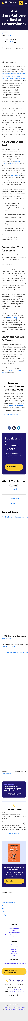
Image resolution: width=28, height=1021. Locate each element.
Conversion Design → (8, 902)
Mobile (12, 42)
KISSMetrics (14, 163)
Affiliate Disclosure (10, 1009)
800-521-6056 (17, 990)
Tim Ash (9, 35)
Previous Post (14, 498)
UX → (3, 896)
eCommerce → (6, 899)
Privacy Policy (6, 1007)
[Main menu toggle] (25, 3)
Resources (14, 953)
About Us (14, 949)
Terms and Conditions (19, 1007)
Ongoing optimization (14, 932)
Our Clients (14, 951)
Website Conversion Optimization (14, 934)
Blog (14, 955)
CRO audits (14, 930)
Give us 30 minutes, (16, 405)
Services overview (14, 928)
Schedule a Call (14, 947)
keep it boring (12, 318)
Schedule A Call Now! (10, 415)
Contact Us (14, 945)
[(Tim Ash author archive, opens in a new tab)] (5, 33)
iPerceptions (15, 175)
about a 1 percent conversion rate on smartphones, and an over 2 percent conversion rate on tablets (14, 76)
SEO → (4, 905)
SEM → (4, 908)
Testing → (5, 915)
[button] (9, 428)
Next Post (14, 504)
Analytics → (5, 911)
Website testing (14, 937)
